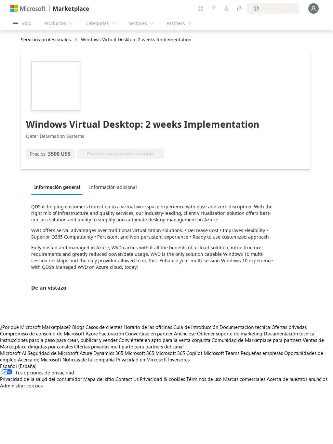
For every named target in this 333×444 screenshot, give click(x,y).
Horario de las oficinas (148, 327)
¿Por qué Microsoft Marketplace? (35, 327)
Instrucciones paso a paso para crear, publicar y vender (58, 340)
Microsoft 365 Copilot (178, 353)
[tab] (58, 187)
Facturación (111, 333)
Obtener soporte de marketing (229, 333)
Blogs (78, 327)
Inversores (179, 359)
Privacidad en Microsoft (141, 359)
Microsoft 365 (139, 353)
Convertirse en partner (149, 333)
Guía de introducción (195, 327)
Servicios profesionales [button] (46, 39)
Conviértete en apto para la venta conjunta (164, 340)
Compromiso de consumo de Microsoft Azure (49, 333)
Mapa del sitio (98, 379)
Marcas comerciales (244, 379)
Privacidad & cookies (162, 379)
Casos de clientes (104, 327)
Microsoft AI (13, 353)
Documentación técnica (245, 327)
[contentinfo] (76, 39)
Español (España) (18, 366)
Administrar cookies (21, 385)
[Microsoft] (28, 8)
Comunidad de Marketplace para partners (256, 340)
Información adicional (113, 187)
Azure (86, 353)
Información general (57, 187)
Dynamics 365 (108, 353)
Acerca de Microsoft (39, 359)
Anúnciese (185, 333)
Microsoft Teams (221, 353)
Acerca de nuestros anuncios (297, 379)
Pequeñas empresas (262, 353)
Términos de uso (204, 379)
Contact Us (127, 379)
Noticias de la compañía (88, 359)
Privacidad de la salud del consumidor (41, 379)
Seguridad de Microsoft (53, 353)
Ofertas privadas (289, 327)
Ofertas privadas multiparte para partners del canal (129, 346)
